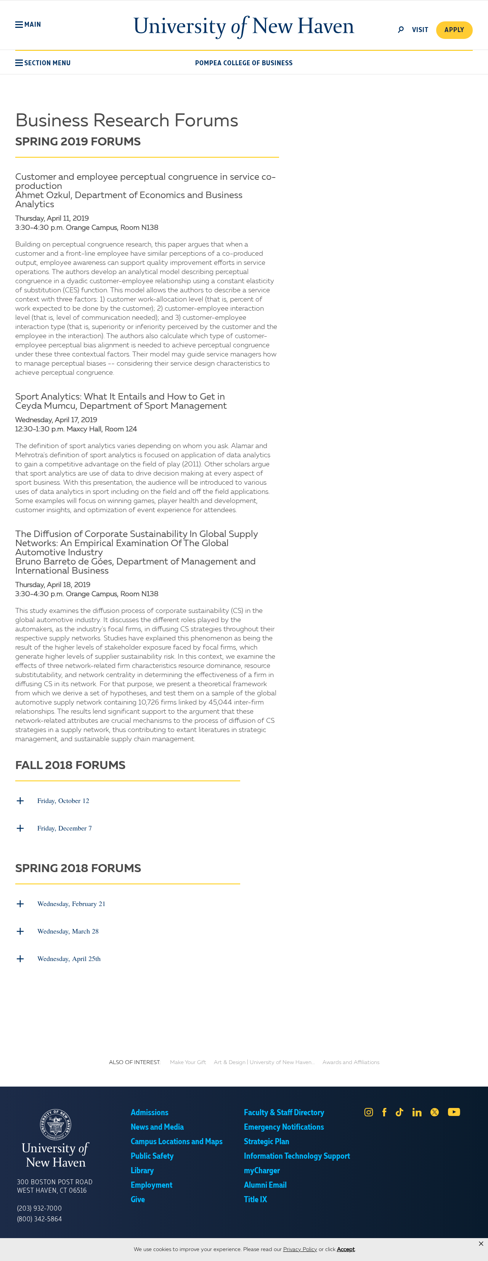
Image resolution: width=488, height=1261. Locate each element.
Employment (151, 1185)
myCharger (262, 1171)
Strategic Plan (266, 1142)
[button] (28, 24)
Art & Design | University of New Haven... (264, 1062)
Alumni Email (265, 1185)
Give (138, 1200)
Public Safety (152, 1156)
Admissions (150, 1113)
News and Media (157, 1127)
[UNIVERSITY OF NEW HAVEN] (74, 1138)
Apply (454, 30)
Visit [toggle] (420, 30)
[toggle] (401, 29)
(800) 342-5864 (39, 1219)
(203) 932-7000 (39, 1208)
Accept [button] (346, 1249)
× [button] (481, 1244)
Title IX (255, 1200)
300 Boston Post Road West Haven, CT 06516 (55, 1186)
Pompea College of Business (244, 63)
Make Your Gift (188, 1062)
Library (142, 1171)
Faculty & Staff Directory (284, 1113)
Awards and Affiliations (351, 1062)
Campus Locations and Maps (177, 1142)
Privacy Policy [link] (300, 1249)
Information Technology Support (297, 1156)
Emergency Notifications (284, 1127)
